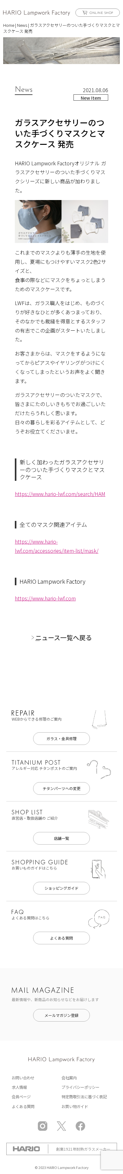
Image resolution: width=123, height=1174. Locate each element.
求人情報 (19, 1087)
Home (8, 25)
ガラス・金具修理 (61, 738)
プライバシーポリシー (80, 1087)
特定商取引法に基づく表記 (84, 1097)
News (22, 25)
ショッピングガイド (61, 888)
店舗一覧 (61, 838)
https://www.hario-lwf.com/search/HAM (60, 494)
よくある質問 (61, 938)
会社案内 (69, 1078)
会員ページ (21, 1097)
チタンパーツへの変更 (61, 788)
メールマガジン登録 (61, 1015)
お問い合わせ (23, 1078)
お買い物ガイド (75, 1106)
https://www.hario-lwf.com (45, 598)
